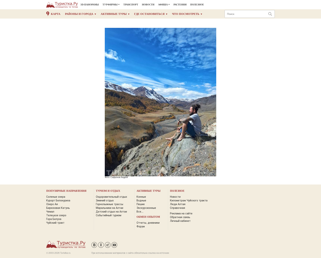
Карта (55, 13)
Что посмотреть (185, 13)
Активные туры (114, 13)
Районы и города (79, 13)
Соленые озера (55, 196)
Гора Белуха (53, 219)
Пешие (141, 204)
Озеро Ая (52, 204)
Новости (148, 4)
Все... (140, 211)
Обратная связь (180, 217)
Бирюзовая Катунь (58, 208)
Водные (141, 200)
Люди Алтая (177, 204)
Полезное (197, 4)
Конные (141, 196)
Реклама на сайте (181, 213)
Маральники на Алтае (109, 208)
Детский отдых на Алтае (111, 211)
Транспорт (130, 4)
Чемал (50, 211)
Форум (141, 226)
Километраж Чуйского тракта (188, 200)
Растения (180, 4)
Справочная (177, 208)
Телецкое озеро (56, 215)
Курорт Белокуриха (58, 200)
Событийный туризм (108, 215)
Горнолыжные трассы (109, 204)
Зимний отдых (105, 200)
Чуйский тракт (55, 222)
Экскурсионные (146, 208)
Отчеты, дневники (148, 222)
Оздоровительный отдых (111, 196)
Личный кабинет (180, 221)
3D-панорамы (89, 4)
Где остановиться (149, 13)
